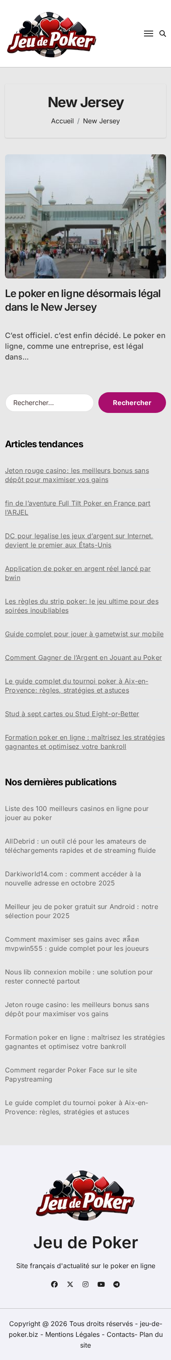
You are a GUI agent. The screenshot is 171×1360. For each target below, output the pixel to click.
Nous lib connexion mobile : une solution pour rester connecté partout (79, 976)
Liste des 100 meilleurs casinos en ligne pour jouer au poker (77, 813)
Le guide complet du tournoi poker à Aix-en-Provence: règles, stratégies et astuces (77, 685)
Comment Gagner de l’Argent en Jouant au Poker (83, 657)
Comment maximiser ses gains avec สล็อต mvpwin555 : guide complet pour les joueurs (77, 943)
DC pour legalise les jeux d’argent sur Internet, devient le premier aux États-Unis (79, 540)
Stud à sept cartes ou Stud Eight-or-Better (72, 714)
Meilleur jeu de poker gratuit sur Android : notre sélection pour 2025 (81, 911)
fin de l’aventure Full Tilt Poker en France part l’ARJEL (78, 507)
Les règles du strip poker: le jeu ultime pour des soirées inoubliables (82, 605)
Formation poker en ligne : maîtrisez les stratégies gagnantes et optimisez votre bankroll (85, 742)
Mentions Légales (73, 1334)
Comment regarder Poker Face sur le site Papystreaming (71, 1074)
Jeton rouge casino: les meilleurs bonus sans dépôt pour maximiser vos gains (77, 475)
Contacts (120, 1334)
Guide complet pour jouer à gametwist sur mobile (84, 634)
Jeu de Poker (85, 1242)
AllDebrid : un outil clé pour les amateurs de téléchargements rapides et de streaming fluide (80, 845)
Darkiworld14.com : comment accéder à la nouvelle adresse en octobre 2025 (73, 878)
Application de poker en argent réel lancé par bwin (78, 573)
